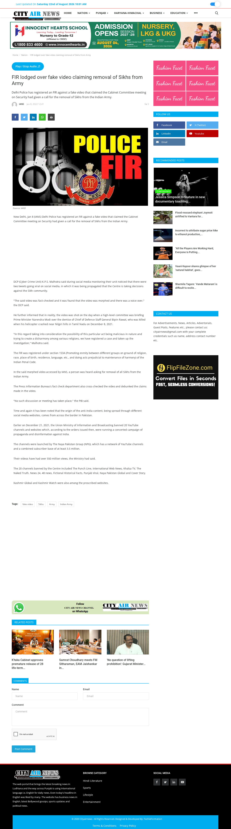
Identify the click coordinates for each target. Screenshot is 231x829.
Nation (24, 55)
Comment (18, 704)
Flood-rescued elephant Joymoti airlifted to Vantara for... (194, 214)
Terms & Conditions (104, 825)
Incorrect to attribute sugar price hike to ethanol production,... (196, 232)
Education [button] (178, 13)
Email (86, 689)
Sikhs (41, 504)
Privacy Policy (128, 825)
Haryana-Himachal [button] (128, 13)
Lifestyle (88, 795)
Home (68, 13)
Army (52, 504)
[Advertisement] (80, 254)
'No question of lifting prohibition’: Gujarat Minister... (126, 662)
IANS (21, 104)
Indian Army (66, 504)
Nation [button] (82, 13)
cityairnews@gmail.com (167, 331)
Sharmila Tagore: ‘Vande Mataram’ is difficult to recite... (196, 286)
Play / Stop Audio (27, 66)
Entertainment (92, 802)
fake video (28, 504)
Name (15, 689)
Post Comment (23, 749)
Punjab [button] (101, 13)
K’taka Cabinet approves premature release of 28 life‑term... (27, 664)
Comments (20, 680)
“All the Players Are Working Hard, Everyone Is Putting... (194, 250)
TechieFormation (153, 819)
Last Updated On (51, 4)
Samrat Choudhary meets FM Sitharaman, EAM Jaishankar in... (78, 664)
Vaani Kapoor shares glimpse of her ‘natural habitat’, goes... (195, 268)
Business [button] (156, 13)
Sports (87, 787)
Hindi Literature (92, 780)
